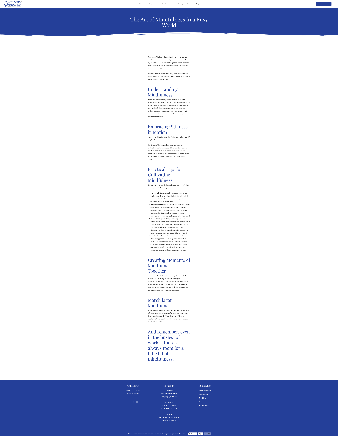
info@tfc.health (133, 397)
